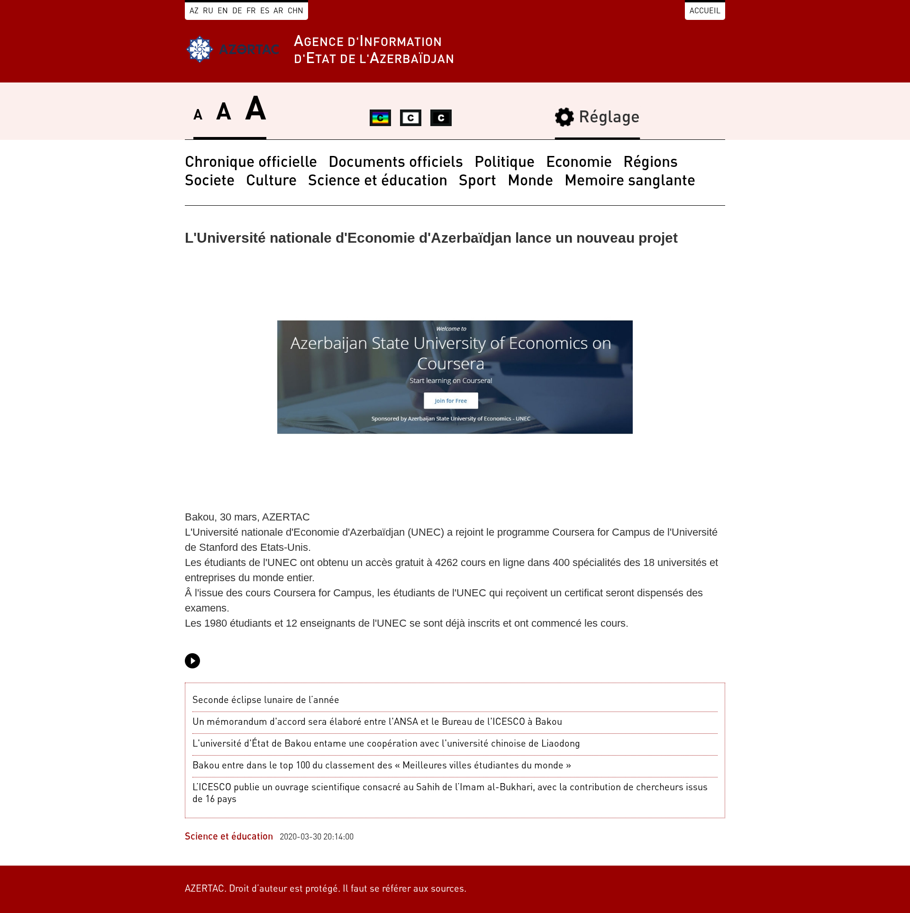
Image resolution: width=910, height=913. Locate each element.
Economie (579, 163)
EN (223, 11)
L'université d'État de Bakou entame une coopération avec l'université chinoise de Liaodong (386, 744)
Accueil (705, 11)
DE (237, 11)
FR (251, 11)
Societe (210, 181)
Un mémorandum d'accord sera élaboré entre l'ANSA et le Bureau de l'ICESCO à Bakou (377, 722)
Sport (477, 181)
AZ (194, 11)
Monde (530, 181)
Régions (650, 163)
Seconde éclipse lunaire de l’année (265, 700)
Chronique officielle (251, 163)
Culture (271, 181)
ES (264, 11)
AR (278, 11)
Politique (504, 163)
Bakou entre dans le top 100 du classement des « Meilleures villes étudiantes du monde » (381, 766)
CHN (295, 11)
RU (208, 11)
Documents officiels (395, 163)
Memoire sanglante (629, 181)
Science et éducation (377, 181)
